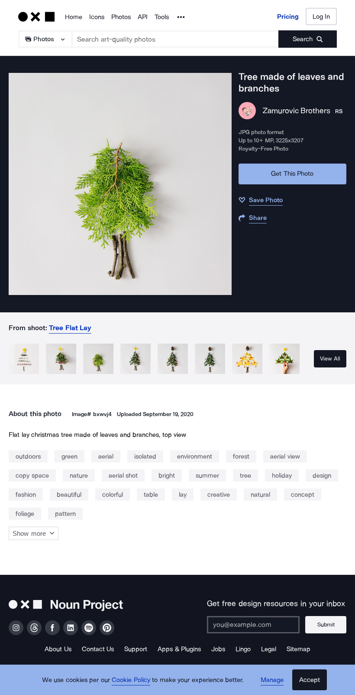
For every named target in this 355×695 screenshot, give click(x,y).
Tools (162, 17)
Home (73, 17)
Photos (121, 17)
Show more (29, 533)
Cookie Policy (131, 680)
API (143, 17)
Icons (96, 17)
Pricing (288, 16)
